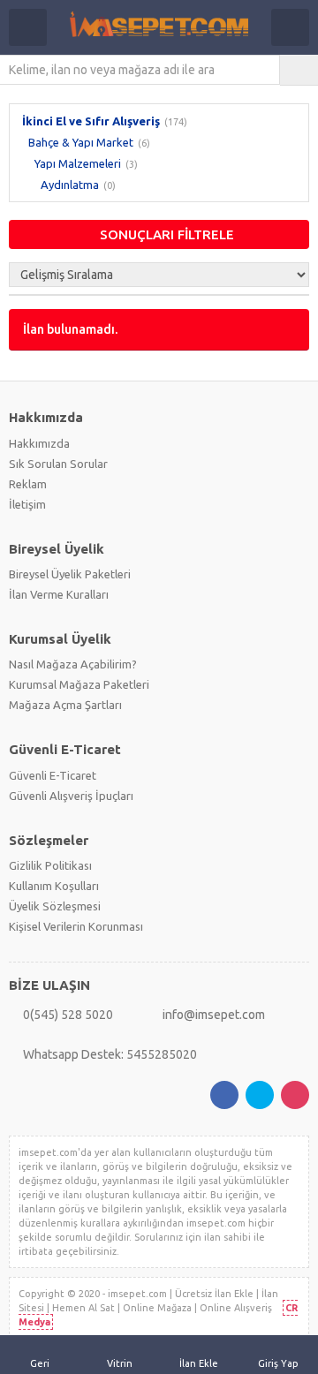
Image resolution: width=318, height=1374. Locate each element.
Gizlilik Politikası (50, 865)
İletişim (27, 504)
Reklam (28, 484)
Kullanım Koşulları (54, 886)
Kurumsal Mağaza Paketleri (79, 684)
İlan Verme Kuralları (59, 594)
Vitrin (119, 1363)
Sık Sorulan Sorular (58, 463)
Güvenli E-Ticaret (52, 775)
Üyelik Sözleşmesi (55, 906)
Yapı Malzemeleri (77, 163)
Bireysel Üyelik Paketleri (70, 574)
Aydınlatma (70, 184)
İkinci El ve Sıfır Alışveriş (91, 121)
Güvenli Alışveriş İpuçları (71, 795)
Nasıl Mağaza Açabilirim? (73, 664)
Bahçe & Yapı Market (80, 142)
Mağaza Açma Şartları (65, 704)
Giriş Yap (278, 1363)
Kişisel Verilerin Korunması (76, 926)
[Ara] (299, 70)
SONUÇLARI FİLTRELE (167, 234)
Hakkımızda (39, 443)
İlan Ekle (198, 1363)
